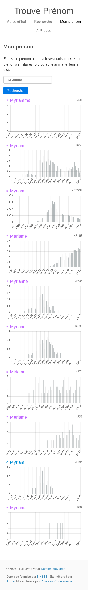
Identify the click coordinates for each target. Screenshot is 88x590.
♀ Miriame (15, 371)
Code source (63, 581)
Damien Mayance (53, 568)
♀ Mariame (16, 236)
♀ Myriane (15, 326)
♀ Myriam (15, 190)
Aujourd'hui (16, 21)
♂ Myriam (15, 462)
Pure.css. (47, 581)
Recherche (43, 21)
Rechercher (16, 90)
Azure (10, 581)
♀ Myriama (16, 507)
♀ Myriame (16, 145)
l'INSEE (42, 576)
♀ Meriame (16, 417)
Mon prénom (70, 21)
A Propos (44, 30)
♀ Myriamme (18, 100)
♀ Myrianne (17, 281)
